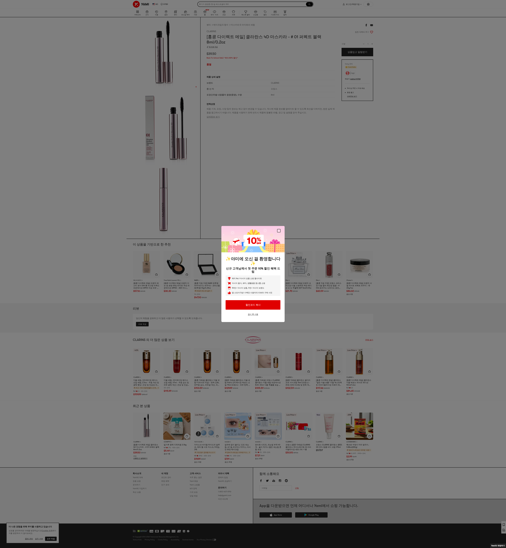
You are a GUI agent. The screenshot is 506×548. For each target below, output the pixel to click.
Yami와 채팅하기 (498, 546)
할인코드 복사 (253, 305)
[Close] (278, 230)
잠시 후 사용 (253, 314)
